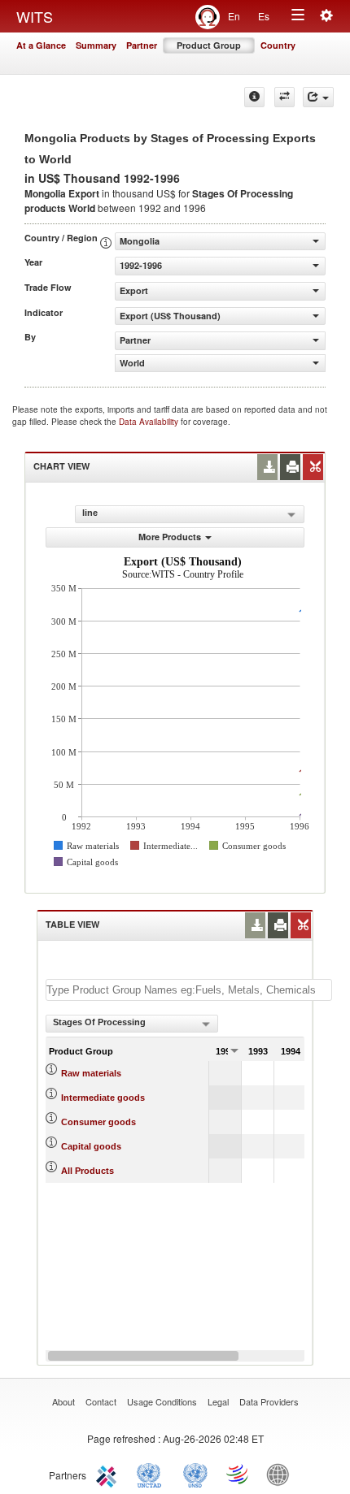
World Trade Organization (238, 1473)
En (234, 16)
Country (277, 45)
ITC (109, 1473)
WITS (34, 16)
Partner (141, 45)
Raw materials (91, 1073)
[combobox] (132, 1024)
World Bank (281, 1473)
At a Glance (41, 45)
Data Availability (150, 421)
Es (263, 16)
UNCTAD (152, 1473)
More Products (169, 536)
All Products (87, 1171)
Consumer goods (98, 1122)
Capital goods (91, 1146)
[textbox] (189, 990)
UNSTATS (195, 1473)
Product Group (209, 45)
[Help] (254, 97)
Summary (96, 45)
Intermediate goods (103, 1097)
